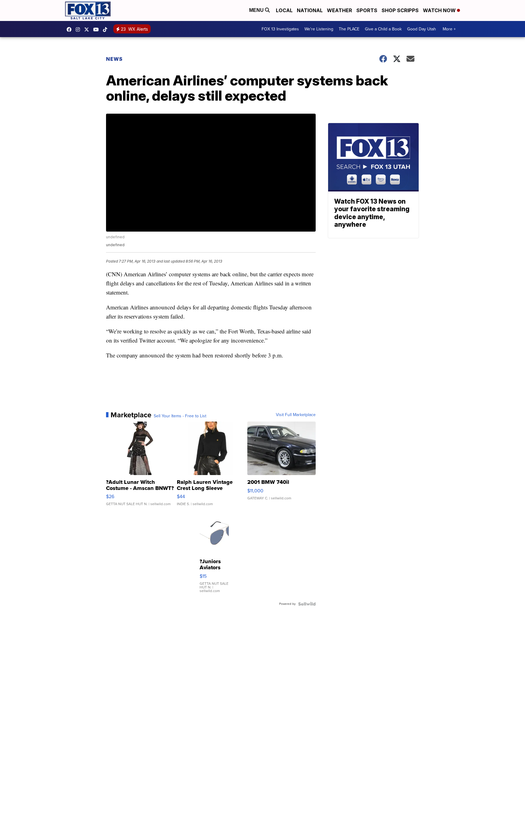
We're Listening (318, 29)
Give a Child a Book (383, 29)
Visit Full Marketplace (296, 415)
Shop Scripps (400, 10)
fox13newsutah (70, 29)
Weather (339, 10)
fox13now (79, 29)
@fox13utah (106, 29)
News (114, 59)
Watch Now (440, 10)
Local (284, 10)
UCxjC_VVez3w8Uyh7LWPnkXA (97, 29)
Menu (257, 10)
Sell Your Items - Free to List (180, 416)
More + (449, 29)
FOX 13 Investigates (280, 29)
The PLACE (349, 29)
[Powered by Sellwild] (307, 604)
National (310, 10)
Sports (366, 10)
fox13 (88, 29)
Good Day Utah (421, 29)
